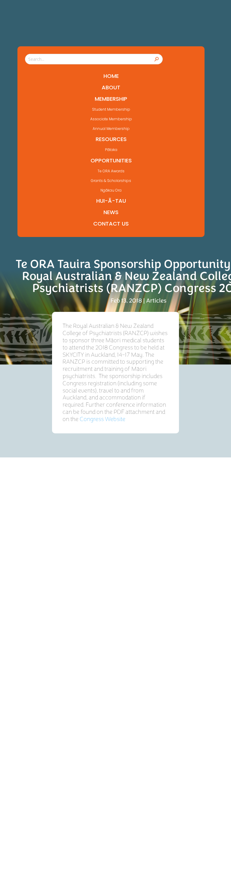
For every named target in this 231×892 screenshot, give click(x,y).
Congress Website (102, 419)
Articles (156, 300)
